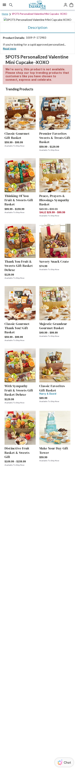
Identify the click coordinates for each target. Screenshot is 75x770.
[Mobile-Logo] (37, 5)
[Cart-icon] (71, 5)
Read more (9, 48)
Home (5, 13)
